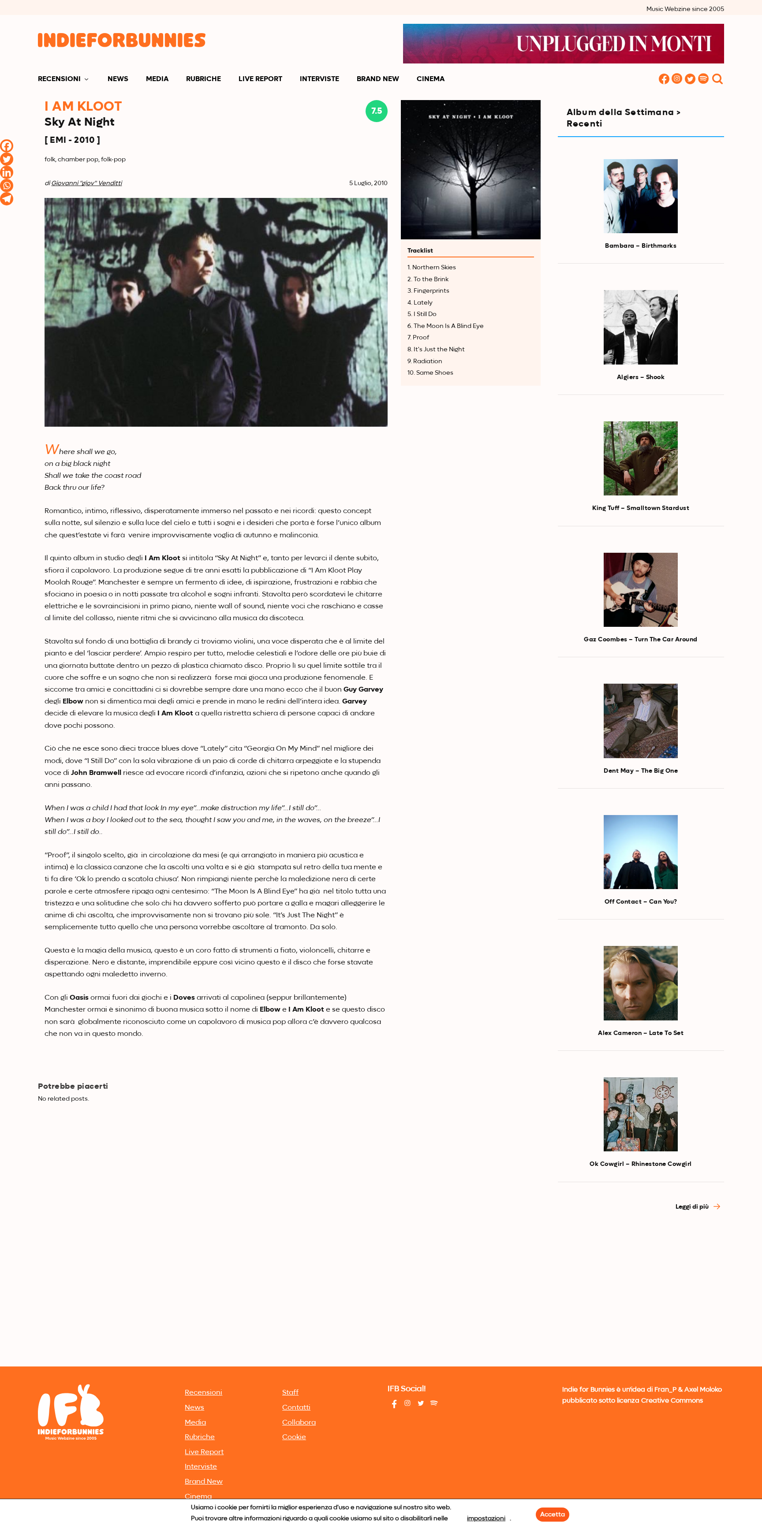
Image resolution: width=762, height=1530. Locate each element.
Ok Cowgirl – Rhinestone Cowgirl (641, 1164)
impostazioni (486, 1518)
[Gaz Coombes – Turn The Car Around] (641, 590)
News (118, 79)
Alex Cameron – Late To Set (641, 1033)
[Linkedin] (6, 172)
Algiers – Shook (641, 377)
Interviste (319, 79)
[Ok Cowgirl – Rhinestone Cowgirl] (641, 1114)
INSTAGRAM (677, 79)
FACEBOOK (664, 79)
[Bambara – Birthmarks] (641, 196)
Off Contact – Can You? (641, 902)
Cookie (294, 1437)
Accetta (552, 1514)
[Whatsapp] (6, 185)
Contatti (296, 1407)
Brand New (378, 79)
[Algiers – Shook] (641, 327)
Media (157, 79)
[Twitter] (6, 159)
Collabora (299, 1422)
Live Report (260, 79)
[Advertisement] (641, 1297)
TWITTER (690, 79)
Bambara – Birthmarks (640, 246)
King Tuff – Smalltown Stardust (640, 508)
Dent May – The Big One (641, 771)
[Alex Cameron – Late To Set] (641, 983)
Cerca (717, 79)
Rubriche (203, 79)
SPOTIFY (703, 79)
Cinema (430, 79)
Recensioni (59, 79)
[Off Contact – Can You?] (641, 852)
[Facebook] (6, 146)
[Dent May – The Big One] (641, 721)
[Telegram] (6, 198)
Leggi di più (693, 1207)
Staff (290, 1392)
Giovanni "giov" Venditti (86, 183)
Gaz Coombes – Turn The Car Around (641, 640)
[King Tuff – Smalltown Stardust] (641, 458)
